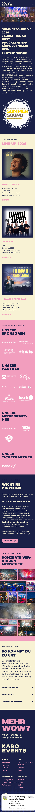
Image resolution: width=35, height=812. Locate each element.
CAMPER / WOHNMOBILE (12, 701)
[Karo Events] (7, 4)
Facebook (5, 765)
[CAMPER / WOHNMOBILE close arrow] (31, 701)
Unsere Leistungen (9, 782)
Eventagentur (7, 780)
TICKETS (5, 200)
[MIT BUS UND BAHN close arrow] (31, 687)
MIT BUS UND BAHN (10, 687)
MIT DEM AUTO (8, 694)
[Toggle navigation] (33, 4)
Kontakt (21, 767)
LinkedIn (5, 768)
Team (20, 770)
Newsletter (22, 780)
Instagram (6, 763)
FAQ (19, 785)
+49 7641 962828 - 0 (11, 735)
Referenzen (6, 785)
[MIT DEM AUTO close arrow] (31, 694)
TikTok (4, 770)
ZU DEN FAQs (10, 541)
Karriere (21, 787)
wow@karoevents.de (12, 738)
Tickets (20, 782)
